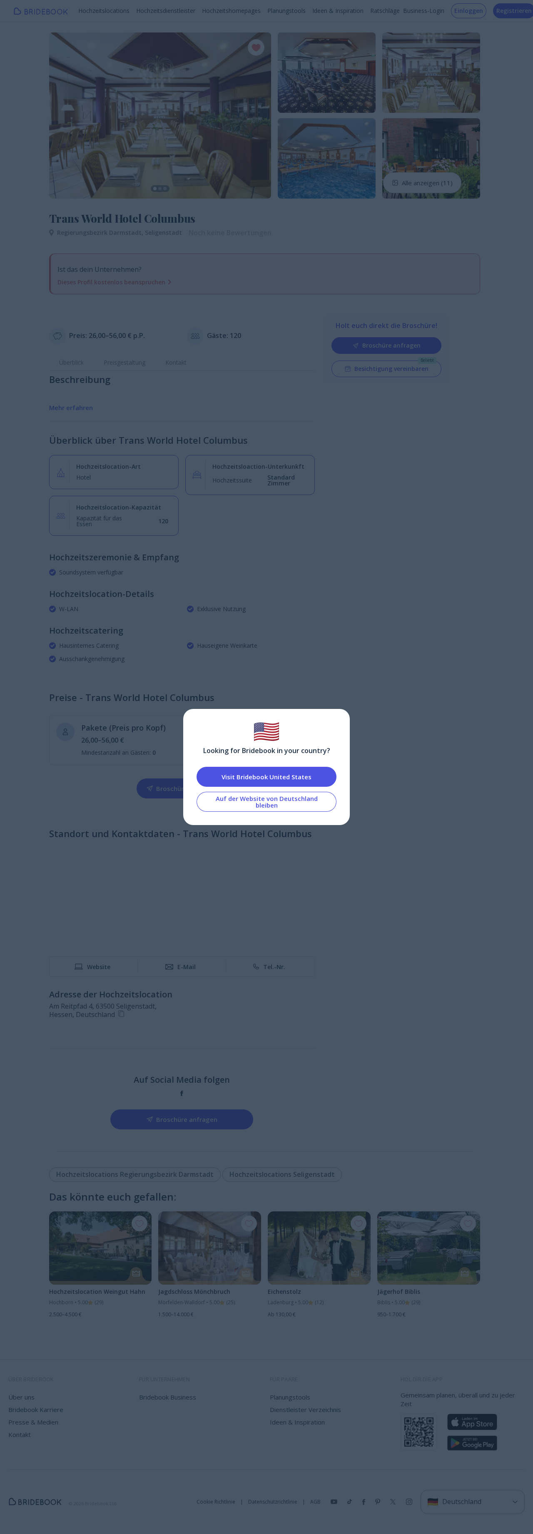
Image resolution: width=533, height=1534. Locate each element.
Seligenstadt (163, 232)
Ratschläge (385, 11)
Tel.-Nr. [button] (274, 967)
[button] (63, 115)
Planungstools (286, 11)
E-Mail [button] (186, 967)
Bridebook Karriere (35, 1409)
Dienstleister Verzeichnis (305, 1409)
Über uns (21, 1397)
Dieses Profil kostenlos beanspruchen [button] (111, 282)
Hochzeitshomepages (231, 11)
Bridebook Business (167, 1397)
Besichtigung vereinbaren (391, 369)
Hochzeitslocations (104, 11)
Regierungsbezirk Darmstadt (101, 232)
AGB (315, 1501)
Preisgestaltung (124, 362)
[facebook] (181, 1093)
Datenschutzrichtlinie (272, 1501)
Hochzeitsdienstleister (165, 11)
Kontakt (176, 362)
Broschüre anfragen (391, 345)
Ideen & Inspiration (338, 11)
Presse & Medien (33, 1422)
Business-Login (423, 11)
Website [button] (98, 967)
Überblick (71, 362)
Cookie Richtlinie (216, 1501)
